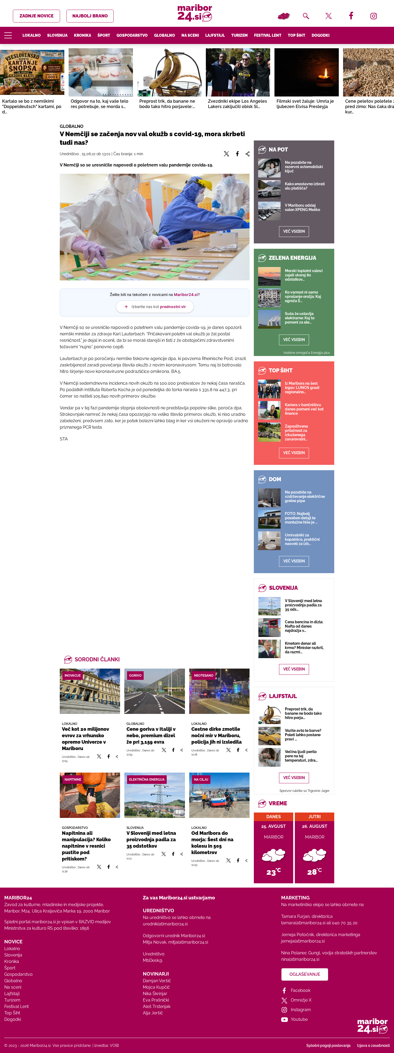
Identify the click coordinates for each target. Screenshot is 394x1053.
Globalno (164, 35)
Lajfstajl (215, 35)
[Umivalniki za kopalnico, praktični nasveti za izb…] (269, 540)
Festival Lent (267, 35)
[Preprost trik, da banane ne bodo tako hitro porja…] (269, 714)
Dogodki (320, 35)
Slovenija (57, 35)
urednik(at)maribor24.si (165, 923)
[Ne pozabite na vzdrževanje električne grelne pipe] (269, 497)
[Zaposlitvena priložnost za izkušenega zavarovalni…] (269, 432)
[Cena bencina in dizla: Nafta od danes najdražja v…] (269, 627)
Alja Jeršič (153, 1012)
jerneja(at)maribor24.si (303, 941)
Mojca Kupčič (156, 987)
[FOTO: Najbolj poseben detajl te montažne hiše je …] (269, 519)
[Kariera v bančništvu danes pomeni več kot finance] (269, 410)
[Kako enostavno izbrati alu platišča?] (269, 189)
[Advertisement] (155, 504)
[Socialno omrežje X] (99, 758)
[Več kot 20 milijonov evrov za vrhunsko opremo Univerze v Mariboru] (90, 691)
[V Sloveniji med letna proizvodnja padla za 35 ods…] (269, 606)
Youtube (299, 1019)
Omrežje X (301, 1000)
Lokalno (32, 35)
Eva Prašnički (156, 1000)
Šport (104, 35)
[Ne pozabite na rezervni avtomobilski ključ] (269, 168)
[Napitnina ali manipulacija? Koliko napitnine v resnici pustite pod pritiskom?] (90, 795)
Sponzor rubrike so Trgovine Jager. (305, 791)
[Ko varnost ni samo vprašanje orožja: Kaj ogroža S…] (269, 297)
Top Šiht (296, 35)
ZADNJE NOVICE (37, 15)
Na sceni (190, 35)
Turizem (239, 35)
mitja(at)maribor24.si (188, 942)
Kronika (82, 35)
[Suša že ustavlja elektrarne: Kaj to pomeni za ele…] (269, 319)
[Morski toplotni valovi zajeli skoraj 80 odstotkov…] (269, 276)
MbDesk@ (152, 960)
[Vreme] (283, 16)
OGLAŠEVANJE (304, 974)
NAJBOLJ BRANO (90, 15)
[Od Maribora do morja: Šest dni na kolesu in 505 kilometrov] (219, 795)
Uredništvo (154, 953)
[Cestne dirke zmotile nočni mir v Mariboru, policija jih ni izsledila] (219, 691)
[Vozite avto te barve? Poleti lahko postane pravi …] (269, 736)
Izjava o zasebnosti (373, 1045)
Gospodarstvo (132, 35)
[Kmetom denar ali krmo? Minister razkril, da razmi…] (269, 649)
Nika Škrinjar (155, 993)
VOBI (114, 1045)
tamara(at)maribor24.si (303, 922)
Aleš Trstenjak (156, 1006)
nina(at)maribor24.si (300, 959)
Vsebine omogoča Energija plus (306, 353)
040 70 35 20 (345, 922)
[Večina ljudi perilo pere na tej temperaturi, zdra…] (269, 757)
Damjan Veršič (157, 980)
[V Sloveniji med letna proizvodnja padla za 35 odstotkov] (154, 795)
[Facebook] (108, 758)
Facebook (300, 990)
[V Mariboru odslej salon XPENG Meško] (269, 211)
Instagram (301, 1009)
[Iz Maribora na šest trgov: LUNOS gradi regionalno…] (269, 389)
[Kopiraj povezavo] (117, 758)
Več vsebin (294, 231)
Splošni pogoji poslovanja (328, 1045)
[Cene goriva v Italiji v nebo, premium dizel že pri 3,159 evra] (154, 691)
